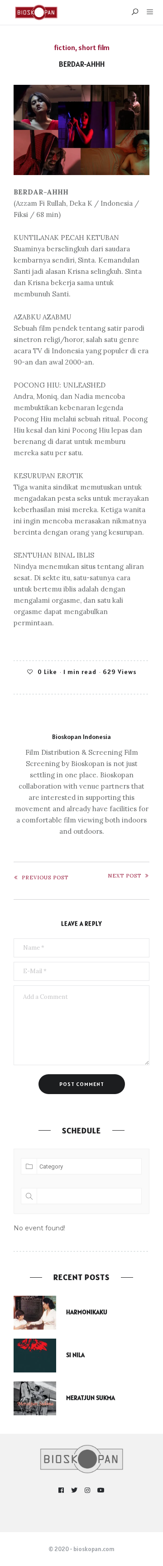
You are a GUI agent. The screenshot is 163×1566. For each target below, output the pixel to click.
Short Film (94, 47)
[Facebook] (61, 1490)
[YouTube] (101, 1490)
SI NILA (75, 1355)
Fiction (64, 47)
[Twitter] (74, 1490)
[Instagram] (88, 1490)
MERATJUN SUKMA (90, 1398)
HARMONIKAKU (86, 1312)
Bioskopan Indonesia (81, 737)
